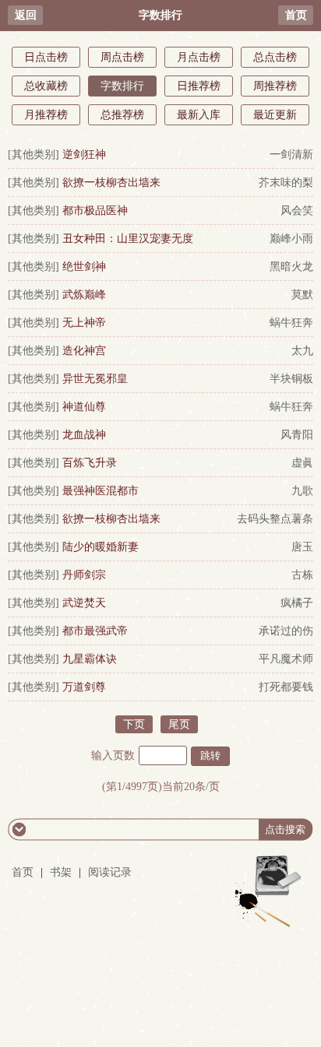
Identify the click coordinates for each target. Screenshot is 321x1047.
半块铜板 (291, 379)
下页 (134, 724)
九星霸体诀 (89, 659)
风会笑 (296, 210)
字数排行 (122, 86)
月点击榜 (198, 57)
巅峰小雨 (291, 238)
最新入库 (198, 115)
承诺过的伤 (286, 631)
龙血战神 (84, 435)
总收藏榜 (46, 86)
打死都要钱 (286, 687)
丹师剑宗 (84, 575)
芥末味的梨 (286, 182)
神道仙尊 (84, 407)
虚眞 (302, 463)
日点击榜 (46, 57)
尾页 (179, 724)
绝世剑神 (84, 266)
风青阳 (296, 435)
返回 (26, 15)
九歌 (302, 491)
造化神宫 (84, 351)
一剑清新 (291, 154)
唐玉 (302, 547)
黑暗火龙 (291, 266)
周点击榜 (122, 57)
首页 (296, 15)
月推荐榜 (46, 115)
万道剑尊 (84, 687)
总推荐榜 (122, 115)
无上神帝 (84, 323)
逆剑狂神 (84, 154)
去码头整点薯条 (275, 519)
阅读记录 (110, 872)
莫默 (302, 294)
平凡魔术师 (286, 659)
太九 (302, 351)
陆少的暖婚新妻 (100, 547)
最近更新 (275, 115)
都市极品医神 (95, 210)
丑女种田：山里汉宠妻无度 (127, 238)
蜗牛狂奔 (291, 323)
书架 (61, 872)
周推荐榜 (275, 86)
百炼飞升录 (89, 463)
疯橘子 (296, 603)
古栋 (302, 575)
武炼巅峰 (84, 294)
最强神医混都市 (100, 491)
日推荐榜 (198, 86)
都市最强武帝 (95, 631)
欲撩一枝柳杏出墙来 (111, 182)
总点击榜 (275, 57)
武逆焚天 (84, 603)
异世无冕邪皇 (95, 379)
